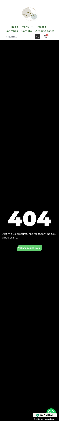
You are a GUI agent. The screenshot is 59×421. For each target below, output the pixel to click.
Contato (26, 30)
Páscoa (41, 26)
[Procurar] (37, 36)
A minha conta (44, 30)
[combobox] (19, 36)
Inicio (14, 26)
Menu (25, 26)
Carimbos (12, 30)
